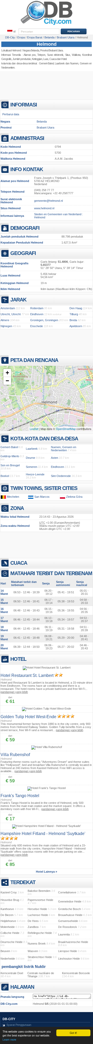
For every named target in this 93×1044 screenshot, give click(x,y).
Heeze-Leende (35, 474)
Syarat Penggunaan (18, 1024)
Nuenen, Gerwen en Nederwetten (63, 449)
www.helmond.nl (44, 208)
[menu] (11, 31)
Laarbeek (60, 63)
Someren (31, 466)
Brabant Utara (45, 127)
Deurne (30, 457)
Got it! (73, 1033)
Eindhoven (36, 314)
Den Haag (75, 308)
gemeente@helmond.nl (48, 200)
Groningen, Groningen (44, 320)
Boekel (5, 475)
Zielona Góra (74, 496)
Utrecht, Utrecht (11, 314)
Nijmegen (6, 326)
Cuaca (52, 58)
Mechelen (13, 496)
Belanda (42, 121)
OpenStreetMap (66, 429)
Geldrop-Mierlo (10, 456)
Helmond (47, 44)
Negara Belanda (30, 50)
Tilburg (73, 314)
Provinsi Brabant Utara (51, 50)
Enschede (36, 326)
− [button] (7, 381)
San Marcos (42, 496)
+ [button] (7, 372)
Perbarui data (10, 114)
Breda (73, 320)
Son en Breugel (10, 465)
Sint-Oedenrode (61, 475)
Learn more (9, 1039)
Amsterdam (8, 308)
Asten (54, 457)
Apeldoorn (75, 326)
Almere (5, 320)
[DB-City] (46, 24)
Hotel (63, 58)
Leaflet (34, 429)
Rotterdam (36, 308)
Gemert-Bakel (46, 63)
